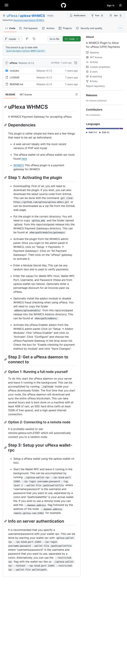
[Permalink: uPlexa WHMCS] (5, 107)
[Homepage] (63, 5)
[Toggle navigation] (6, 5)
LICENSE (14, 77)
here (24, 158)
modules (14, 70)
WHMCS (18, 165)
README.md (16, 84)
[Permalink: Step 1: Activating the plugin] (5, 177)
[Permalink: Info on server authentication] (5, 521)
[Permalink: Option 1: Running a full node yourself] (5, 372)
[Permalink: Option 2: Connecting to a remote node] (5, 422)
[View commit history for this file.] (76, 62)
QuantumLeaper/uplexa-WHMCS (29, 20)
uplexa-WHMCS (32, 16)
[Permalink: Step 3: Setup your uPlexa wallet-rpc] (5, 447)
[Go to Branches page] (27, 38)
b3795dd (55, 62)
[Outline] (76, 94)
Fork (99, 15)
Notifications (79, 15)
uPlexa (12, 16)
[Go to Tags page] (34, 38)
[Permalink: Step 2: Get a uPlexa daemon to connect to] (5, 359)
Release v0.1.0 (26, 62)
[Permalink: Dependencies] (5, 125)
